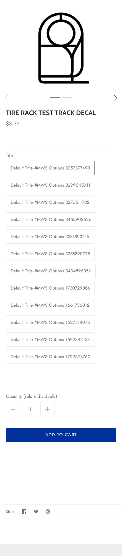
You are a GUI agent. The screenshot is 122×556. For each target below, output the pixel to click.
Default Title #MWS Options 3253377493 (50, 168)
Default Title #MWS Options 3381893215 (50, 236)
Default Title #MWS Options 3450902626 (51, 219)
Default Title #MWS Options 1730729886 (50, 288)
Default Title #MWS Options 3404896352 (51, 271)
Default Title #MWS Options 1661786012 (50, 305)
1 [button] (55, 97)
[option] (61, 45)
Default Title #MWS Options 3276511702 (50, 202)
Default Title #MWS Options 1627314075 (50, 322)
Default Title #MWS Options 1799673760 (50, 356)
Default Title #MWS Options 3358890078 (50, 253)
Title (10, 155)
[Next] (115, 97)
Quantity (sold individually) (31, 396)
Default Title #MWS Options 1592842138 (50, 339)
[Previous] (6, 97)
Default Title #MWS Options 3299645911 (50, 185)
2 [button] (67, 97)
